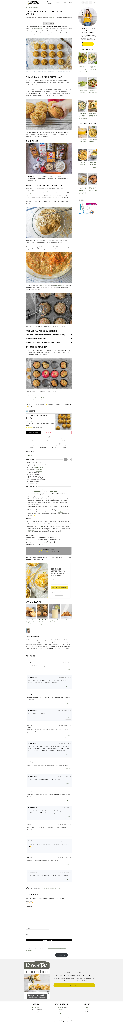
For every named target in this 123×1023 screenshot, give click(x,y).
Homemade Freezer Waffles (35, 400)
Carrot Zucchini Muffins (34, 395)
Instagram (62, 1009)
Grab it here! (74, 985)
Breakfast (36, 7)
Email (28, 934)
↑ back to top (61, 955)
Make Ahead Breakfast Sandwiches (38, 397)
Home (27, 7)
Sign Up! (59, 1007)
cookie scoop (59, 285)
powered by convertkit (59, 595)
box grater (48, 191)
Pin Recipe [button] (50, 432)
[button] (27, 427)
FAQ (87, 1009)
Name (28, 928)
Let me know (46, 551)
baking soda (39, 469)
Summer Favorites (49, 2)
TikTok (62, 1014)
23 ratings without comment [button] (52, 888)
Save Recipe (65, 432)
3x (70, 459)
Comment (29, 906)
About (64, 2)
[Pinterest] (86, 2)
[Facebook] (83, 2)
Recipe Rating (29, 901)
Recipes (58, 2)
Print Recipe (34, 432)
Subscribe (71, 2)
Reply (68, 669)
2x (67, 459)
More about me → (88, 44)
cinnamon (39, 471)
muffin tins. (44, 285)
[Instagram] (90, 2)
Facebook (62, 1011)
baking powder (39, 467)
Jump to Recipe (49, 23)
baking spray (53, 491)
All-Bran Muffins (38, 28)
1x (65, 459)
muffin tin (37, 491)
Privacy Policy (36, 1007)
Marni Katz (29, 421)
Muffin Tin (31, 455)
